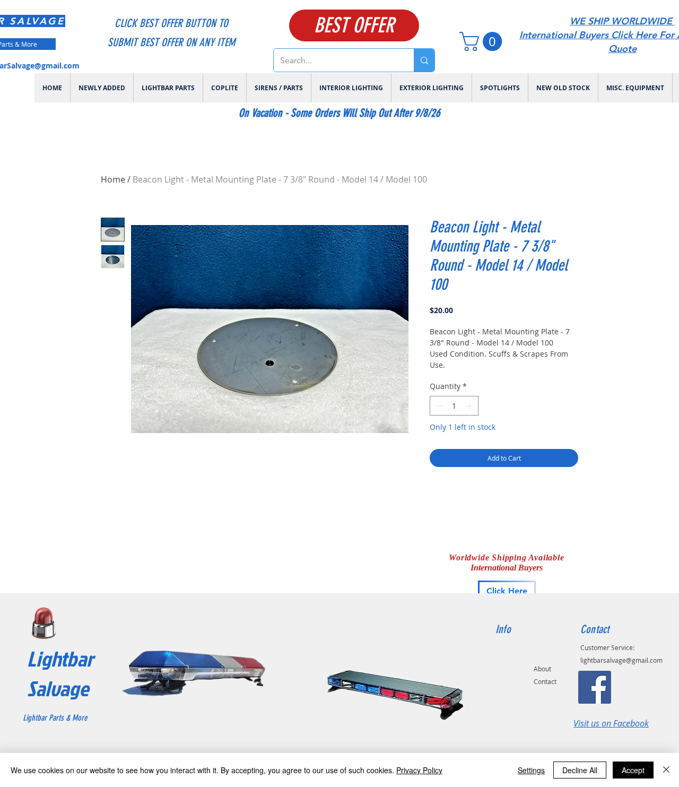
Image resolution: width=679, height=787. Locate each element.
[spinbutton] (454, 405)
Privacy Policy (419, 770)
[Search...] (424, 60)
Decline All (579, 770)
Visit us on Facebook (611, 723)
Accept (633, 770)
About (542, 668)
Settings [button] (531, 770)
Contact (545, 681)
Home (113, 179)
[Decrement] (438, 405)
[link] (483, 41)
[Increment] (470, 405)
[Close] (666, 770)
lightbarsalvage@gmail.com (621, 660)
